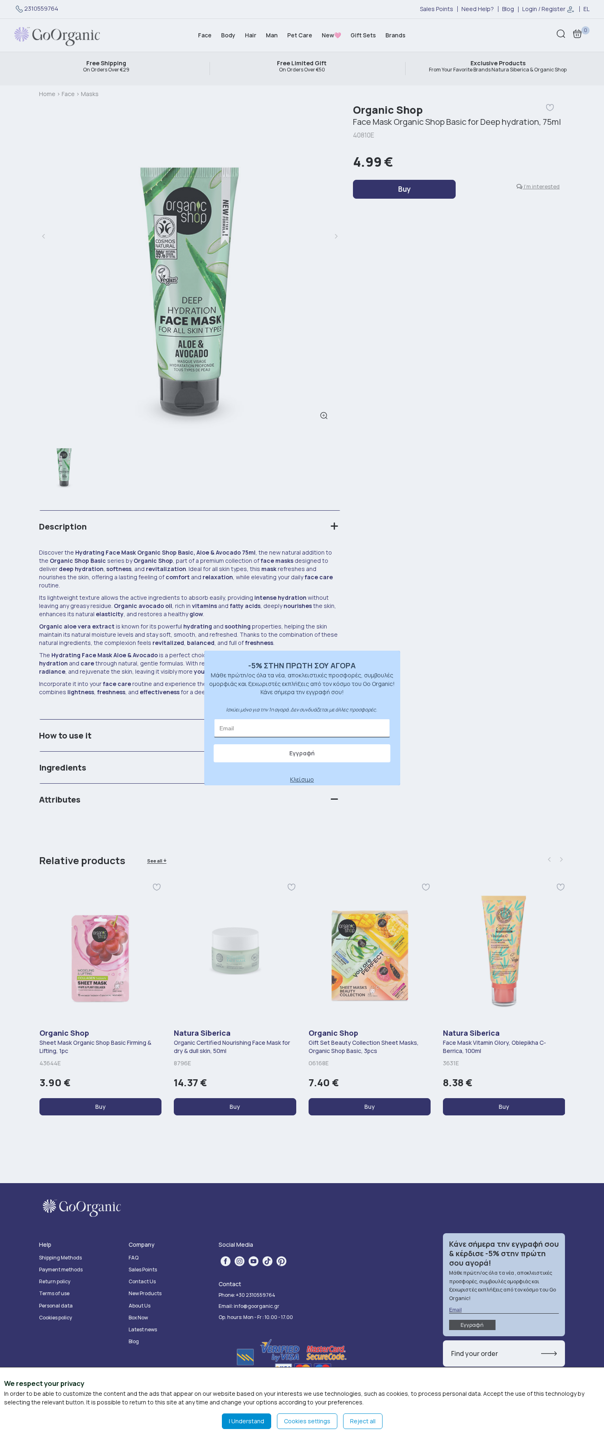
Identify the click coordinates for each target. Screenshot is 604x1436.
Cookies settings (307, 1421)
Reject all (363, 1421)
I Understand (246, 1421)
